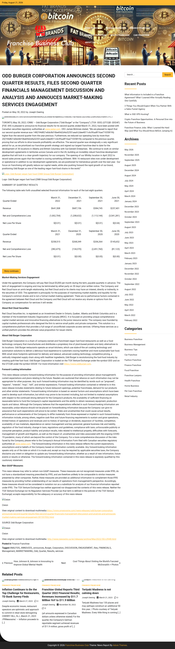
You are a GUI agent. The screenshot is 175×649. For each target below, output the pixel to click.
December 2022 (132, 268)
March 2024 (130, 196)
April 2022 (129, 310)
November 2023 (132, 211)
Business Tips (131, 349)
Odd (36, 551)
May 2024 (129, 186)
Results (50, 551)
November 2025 (132, 155)
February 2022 (131, 320)
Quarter (42, 551)
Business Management (135, 344)
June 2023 (129, 237)
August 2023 (130, 227)
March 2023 (130, 253)
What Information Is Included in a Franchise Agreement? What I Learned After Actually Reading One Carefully (147, 97)
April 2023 (129, 248)
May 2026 (129, 149)
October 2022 (131, 279)
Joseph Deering (36, 112)
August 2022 (130, 289)
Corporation (58, 548)
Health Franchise (119, 35)
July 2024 (129, 180)
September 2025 (132, 160)
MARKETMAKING (24, 551)
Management (8, 551)
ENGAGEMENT (85, 548)
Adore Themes (120, 645)
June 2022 (129, 299)
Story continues (11, 271)
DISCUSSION (71, 548)
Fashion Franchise (116, 28)
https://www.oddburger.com (77, 364)
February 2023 (131, 258)
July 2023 (129, 232)
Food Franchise (93, 28)
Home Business (132, 386)
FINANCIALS (105, 548)
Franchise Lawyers (133, 375)
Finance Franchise (140, 28)
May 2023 (129, 243)
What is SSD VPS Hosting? (137, 114)
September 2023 (132, 222)
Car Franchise (141, 35)
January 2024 (131, 201)
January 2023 (131, 263)
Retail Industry (131, 396)
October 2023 (131, 217)
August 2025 (130, 165)
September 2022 (132, 284)
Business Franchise (95, 35)
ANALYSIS (15, 548)
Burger (48, 548)
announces (38, 548)
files (96, 548)
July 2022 (129, 294)
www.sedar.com (52, 129)
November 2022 (132, 274)
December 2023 (132, 206)
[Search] (169, 35)
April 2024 (129, 191)
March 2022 (130, 315)
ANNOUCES (26, 548)
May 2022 (129, 305)
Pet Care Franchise (133, 391)
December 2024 (132, 170)
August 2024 (130, 175)
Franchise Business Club (77, 645)
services (59, 551)
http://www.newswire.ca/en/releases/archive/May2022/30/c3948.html (81, 539)
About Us (90, 42)
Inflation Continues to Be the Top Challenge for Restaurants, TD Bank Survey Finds (21, 593)
